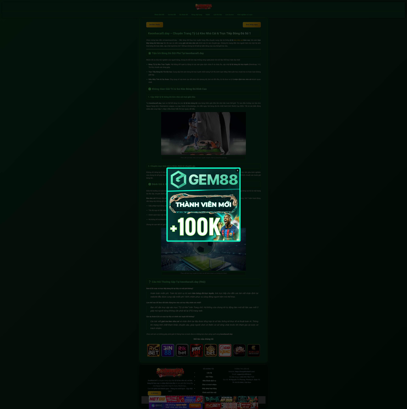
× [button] (237, 170)
